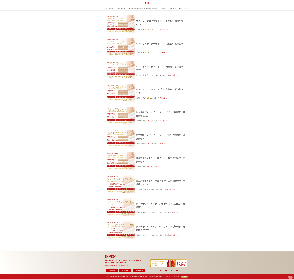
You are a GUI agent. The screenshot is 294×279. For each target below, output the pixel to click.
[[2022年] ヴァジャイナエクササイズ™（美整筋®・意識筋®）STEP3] (121, 230)
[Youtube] (177, 270)
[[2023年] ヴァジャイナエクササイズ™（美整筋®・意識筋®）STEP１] (121, 184)
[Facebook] (166, 270)
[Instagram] (161, 270)
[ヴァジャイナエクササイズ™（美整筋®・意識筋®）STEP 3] (121, 47)
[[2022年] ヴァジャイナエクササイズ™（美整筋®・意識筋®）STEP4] (121, 207)
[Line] (171, 270)
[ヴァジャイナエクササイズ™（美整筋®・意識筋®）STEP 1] (121, 93)
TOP (106, 8)
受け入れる (184, 276)
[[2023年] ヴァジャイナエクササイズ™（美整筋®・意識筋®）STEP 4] (121, 116)
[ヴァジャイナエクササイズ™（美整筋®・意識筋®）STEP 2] (121, 70)
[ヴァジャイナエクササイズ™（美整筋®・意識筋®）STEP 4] (121, 24)
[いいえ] (290, 277)
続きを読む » (164, 29)
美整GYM (163, 8)
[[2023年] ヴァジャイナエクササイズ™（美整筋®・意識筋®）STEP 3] (121, 139)
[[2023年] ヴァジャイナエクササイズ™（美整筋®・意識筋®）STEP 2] (121, 161)
